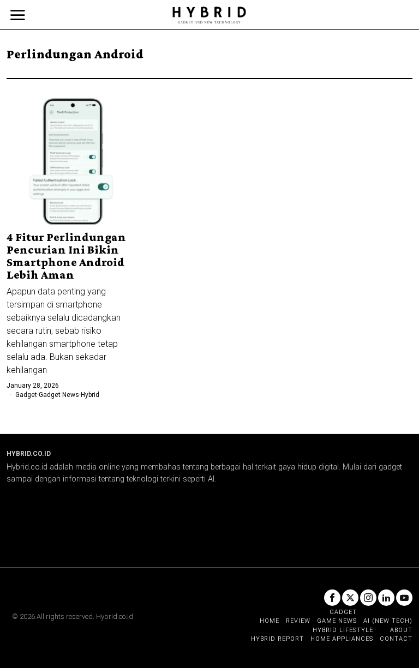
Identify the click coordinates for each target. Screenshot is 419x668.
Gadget (26, 395)
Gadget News (59, 395)
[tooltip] (332, 597)
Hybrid (90, 395)
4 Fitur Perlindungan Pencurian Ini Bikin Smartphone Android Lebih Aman (66, 256)
